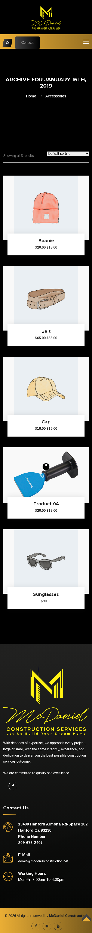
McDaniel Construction (68, 916)
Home (32, 96)
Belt (46, 331)
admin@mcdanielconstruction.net (43, 861)
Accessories (55, 96)
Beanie (46, 240)
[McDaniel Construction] (46, 17)
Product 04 (46, 503)
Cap (46, 421)
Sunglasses (46, 594)
